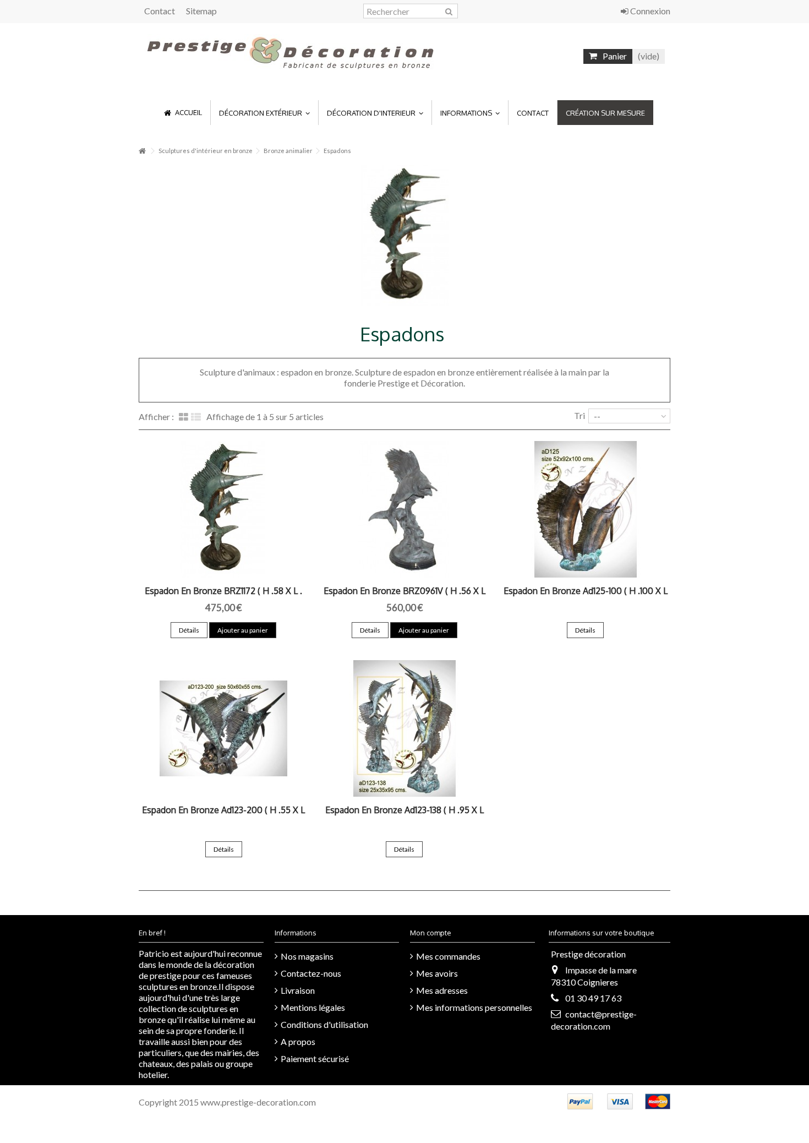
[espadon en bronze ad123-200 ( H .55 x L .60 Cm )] (224, 728)
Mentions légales (313, 1007)
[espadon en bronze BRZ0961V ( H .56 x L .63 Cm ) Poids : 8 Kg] (405, 509)
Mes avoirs (437, 973)
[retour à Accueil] (142, 151)
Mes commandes (448, 956)
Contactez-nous (311, 973)
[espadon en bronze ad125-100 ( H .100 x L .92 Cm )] (585, 509)
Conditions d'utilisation (324, 1024)
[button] (264, 112)
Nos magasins (307, 956)
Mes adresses (442, 990)
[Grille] (183, 417)
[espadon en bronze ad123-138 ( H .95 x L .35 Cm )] (405, 728)
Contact (159, 11)
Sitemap (201, 11)
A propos (298, 1041)
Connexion (649, 11)
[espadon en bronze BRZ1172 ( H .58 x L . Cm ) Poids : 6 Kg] (224, 509)
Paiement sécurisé (315, 1058)
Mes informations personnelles (474, 1007)
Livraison (298, 990)
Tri (579, 415)
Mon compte (430, 932)
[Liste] (196, 417)
